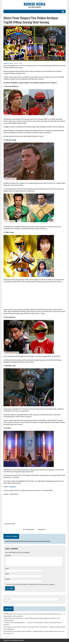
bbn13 (11, 63)
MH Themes (21, 640)
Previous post (29, 529)
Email (7, 574)
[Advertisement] (34, 296)
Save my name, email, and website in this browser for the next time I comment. (31, 584)
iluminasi (13, 487)
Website (7, 579)
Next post (41, 529)
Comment (8, 555)
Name (7, 568)
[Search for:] (32, 599)
